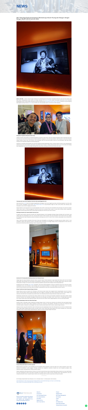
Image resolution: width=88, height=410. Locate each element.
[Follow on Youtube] (25, 403)
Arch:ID (30, 102)
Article (30, 20)
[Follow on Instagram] (21, 403)
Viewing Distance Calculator (61, 405)
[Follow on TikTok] (23, 403)
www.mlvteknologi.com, (20, 380)
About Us (38, 391)
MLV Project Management (61, 395)
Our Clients (39, 398)
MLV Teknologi (48, 100)
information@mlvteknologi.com (45, 380)
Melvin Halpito (20, 20)
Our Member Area (59, 401)
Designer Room (59, 393)
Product (57, 391)
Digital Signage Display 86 (38, 204)
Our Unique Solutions (41, 396)
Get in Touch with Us (41, 401)
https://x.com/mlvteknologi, (55, 380)
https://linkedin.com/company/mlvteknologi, (24, 382)
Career (57, 398)
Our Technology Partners (41, 395)
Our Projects (58, 396)
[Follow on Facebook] (19, 403)
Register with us (40, 400)
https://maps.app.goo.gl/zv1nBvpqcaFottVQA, (32, 380)
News (57, 400)
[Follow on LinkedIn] (17, 403)
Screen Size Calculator (60, 403)
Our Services (39, 393)
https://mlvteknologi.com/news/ (37, 382)
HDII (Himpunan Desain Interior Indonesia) (52, 101)
